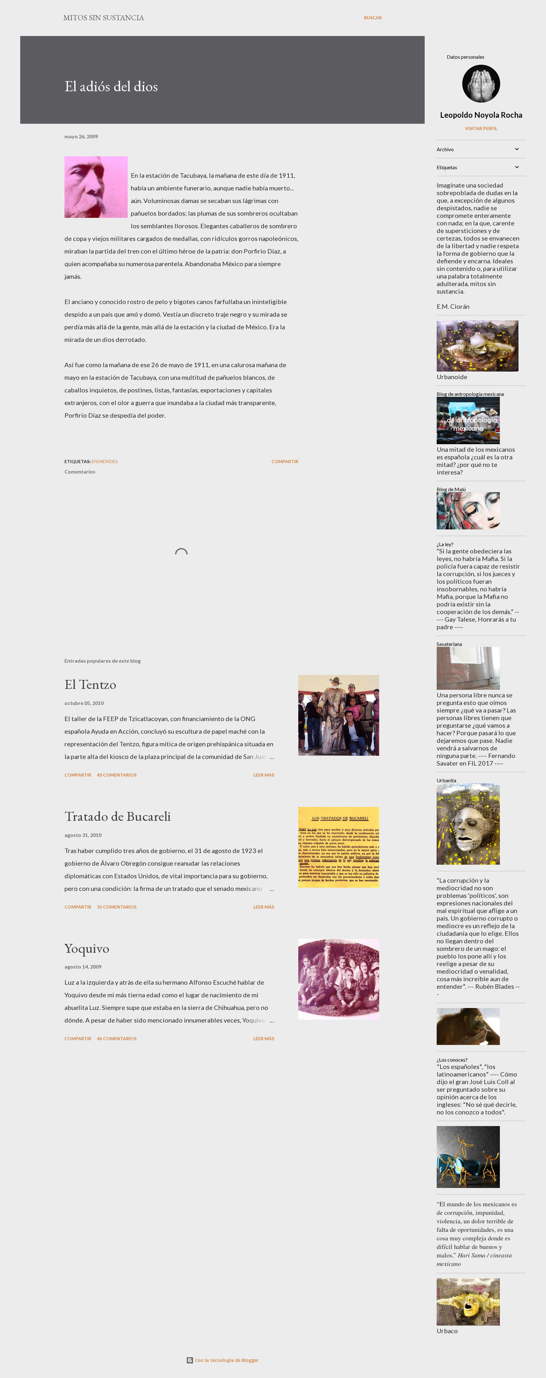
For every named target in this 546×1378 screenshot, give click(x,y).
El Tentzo (90, 684)
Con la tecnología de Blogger (226, 1360)
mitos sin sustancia (103, 17)
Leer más (263, 775)
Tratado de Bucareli (117, 816)
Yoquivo (86, 948)
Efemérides (105, 461)
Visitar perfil (481, 128)
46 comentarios (116, 1038)
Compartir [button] (284, 461)
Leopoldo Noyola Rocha (481, 114)
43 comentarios (116, 775)
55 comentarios (116, 907)
